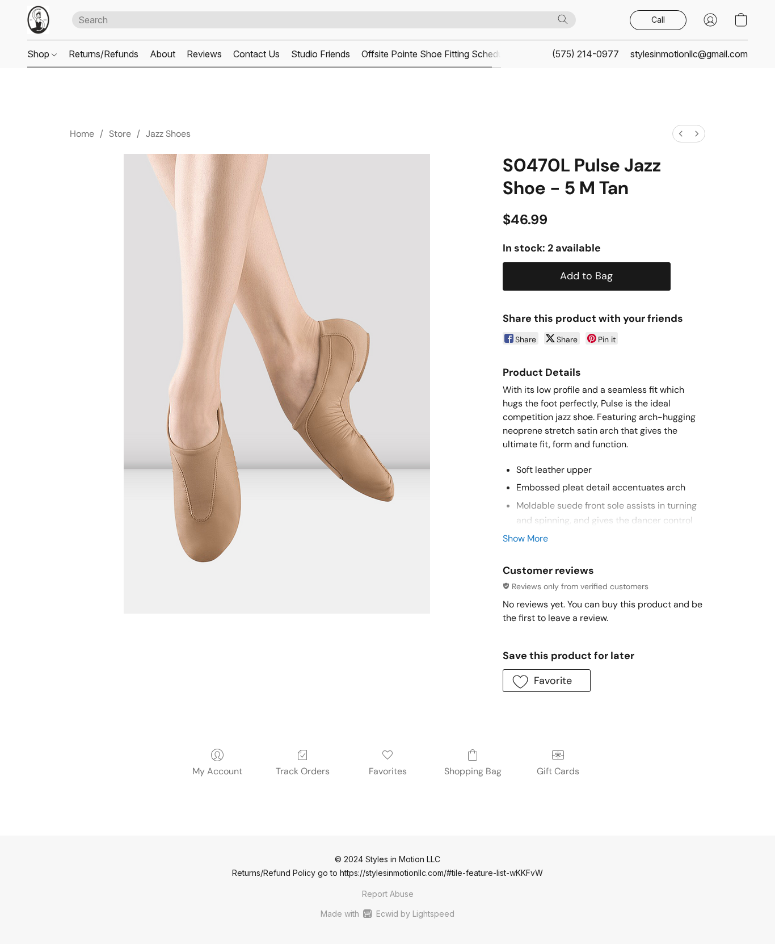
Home (82, 134)
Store (120, 134)
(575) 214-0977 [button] (585, 54)
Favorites (388, 771)
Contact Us (256, 54)
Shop (39, 54)
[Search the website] (562, 19)
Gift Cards (558, 771)
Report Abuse (388, 894)
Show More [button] (525, 538)
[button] (38, 20)
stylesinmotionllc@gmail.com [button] (689, 54)
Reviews (204, 54)
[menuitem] (681, 133)
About (162, 54)
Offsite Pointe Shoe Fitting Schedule (435, 54)
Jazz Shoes (168, 134)
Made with (387, 913)
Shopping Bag (473, 771)
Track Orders (303, 771)
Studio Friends (320, 54)
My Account (217, 771)
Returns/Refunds (103, 54)
